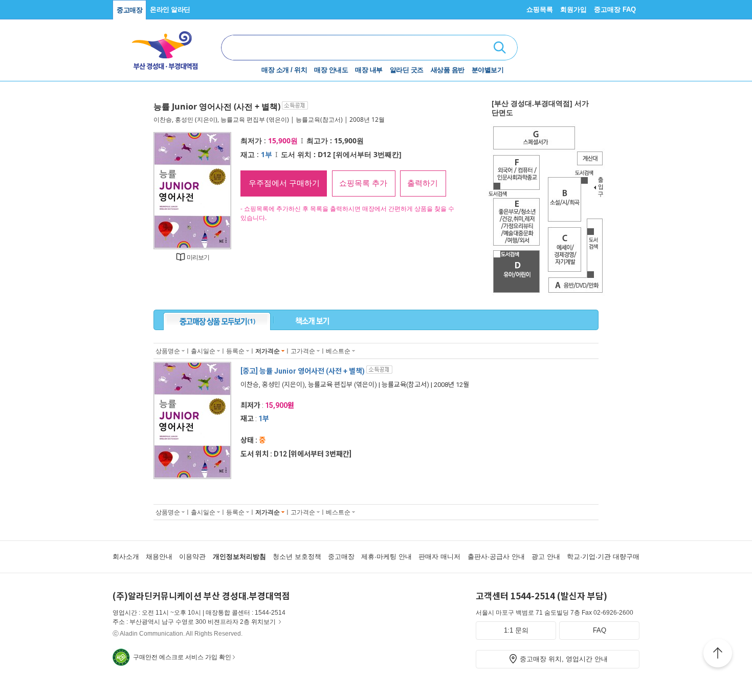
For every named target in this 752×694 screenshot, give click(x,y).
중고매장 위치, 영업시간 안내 (564, 659)
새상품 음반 (448, 70)
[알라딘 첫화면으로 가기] (167, 46)
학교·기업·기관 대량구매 (603, 556)
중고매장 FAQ (615, 9)
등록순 (235, 350)
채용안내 (159, 556)
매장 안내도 (331, 70)
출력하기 (422, 183)
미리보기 (198, 257)
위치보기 (263, 621)
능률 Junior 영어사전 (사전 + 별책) (216, 106)
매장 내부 (369, 70)
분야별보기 (488, 70)
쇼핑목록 (539, 9)
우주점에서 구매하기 (284, 183)
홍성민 (184, 119)
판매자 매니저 (439, 556)
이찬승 (162, 119)
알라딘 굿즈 (407, 70)
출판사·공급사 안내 (496, 556)
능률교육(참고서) (319, 119)
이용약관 (192, 556)
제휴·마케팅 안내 (386, 556)
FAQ (599, 630)
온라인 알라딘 (170, 9)
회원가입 (573, 9)
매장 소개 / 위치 (284, 70)
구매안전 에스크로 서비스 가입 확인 (182, 657)
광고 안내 (546, 556)
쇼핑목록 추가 (363, 183)
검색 (499, 47)
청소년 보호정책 (297, 556)
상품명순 (168, 350)
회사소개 (126, 556)
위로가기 (718, 655)
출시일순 (203, 350)
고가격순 (303, 350)
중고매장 (129, 10)
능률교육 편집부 (242, 119)
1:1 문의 (516, 630)
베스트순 (338, 350)
